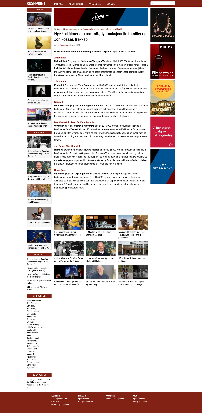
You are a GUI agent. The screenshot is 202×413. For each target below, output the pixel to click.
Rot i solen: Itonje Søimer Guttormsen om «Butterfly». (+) (67, 233)
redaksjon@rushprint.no (60, 404)
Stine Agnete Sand (34, 362)
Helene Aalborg (33, 324)
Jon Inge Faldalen (34, 338)
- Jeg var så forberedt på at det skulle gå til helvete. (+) (39, 269)
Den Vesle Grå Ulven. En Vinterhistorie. (74, 122)
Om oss (111, 3)
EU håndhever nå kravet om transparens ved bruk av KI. (38, 246)
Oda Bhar (30, 351)
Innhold (58, 3)
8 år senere (60, 81)
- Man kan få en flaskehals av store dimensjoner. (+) (38, 275)
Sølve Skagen (32, 365)
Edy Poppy (31, 306)
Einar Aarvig (31, 308)
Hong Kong (60, 170)
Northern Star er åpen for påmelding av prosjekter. (37, 124)
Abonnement (76, 3)
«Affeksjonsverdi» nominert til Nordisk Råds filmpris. (39, 29)
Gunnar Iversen (32, 319)
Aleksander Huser (34, 300)
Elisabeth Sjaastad (34, 311)
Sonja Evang (31, 359)
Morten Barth (32, 349)
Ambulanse (60, 58)
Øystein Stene (32, 367)
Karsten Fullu (32, 341)
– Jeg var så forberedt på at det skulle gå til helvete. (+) (38, 177)
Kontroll (58, 102)
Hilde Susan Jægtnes (35, 327)
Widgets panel (35, 382)
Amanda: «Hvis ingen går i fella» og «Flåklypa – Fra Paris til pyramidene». (131, 235)
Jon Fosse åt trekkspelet (67, 146)
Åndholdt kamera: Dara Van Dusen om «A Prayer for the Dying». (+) (38, 153)
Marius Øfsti (32, 354)
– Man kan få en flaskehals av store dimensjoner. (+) (98, 233)
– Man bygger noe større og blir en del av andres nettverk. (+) (68, 283)
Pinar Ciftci (31, 357)
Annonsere (95, 3)
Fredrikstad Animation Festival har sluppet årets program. (38, 77)
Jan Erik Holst (32, 332)
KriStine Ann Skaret (34, 346)
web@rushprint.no (140, 401)
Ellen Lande (31, 314)
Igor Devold (31, 330)
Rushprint (36, 3)
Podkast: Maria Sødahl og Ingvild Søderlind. (38, 200)
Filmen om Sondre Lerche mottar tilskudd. (38, 101)
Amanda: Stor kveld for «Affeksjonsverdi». (37, 52)
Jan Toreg (30, 335)
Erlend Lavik (31, 316)
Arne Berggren (32, 303)
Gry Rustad (31, 322)
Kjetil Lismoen (32, 343)
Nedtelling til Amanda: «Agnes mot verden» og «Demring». (131, 283)
